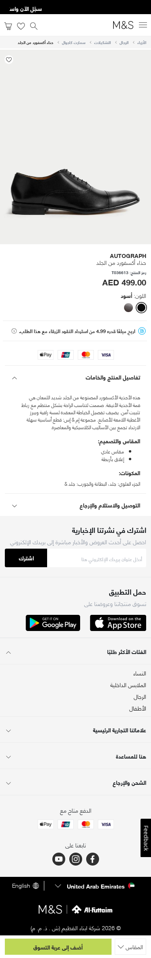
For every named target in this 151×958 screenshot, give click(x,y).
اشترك (26, 558)
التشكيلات (102, 42)
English (21, 886)
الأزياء (141, 42)
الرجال (124, 42)
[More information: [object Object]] (14, 331)
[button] (141, 307)
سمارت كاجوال (73, 42)
